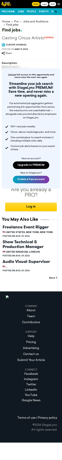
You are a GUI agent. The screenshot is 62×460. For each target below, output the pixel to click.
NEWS (35, 4)
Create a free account (31, 179)
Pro (16, 21)
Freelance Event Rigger (26, 227)
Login (44, 4)
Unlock (12, 75)
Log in (31, 206)
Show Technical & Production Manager (23, 244)
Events (44, 11)
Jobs (21, 11)
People (31, 11)
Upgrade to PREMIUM (31, 165)
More (52, 278)
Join (52, 4)
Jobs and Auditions (35, 21)
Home (6, 21)
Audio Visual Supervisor (26, 261)
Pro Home (8, 11)
